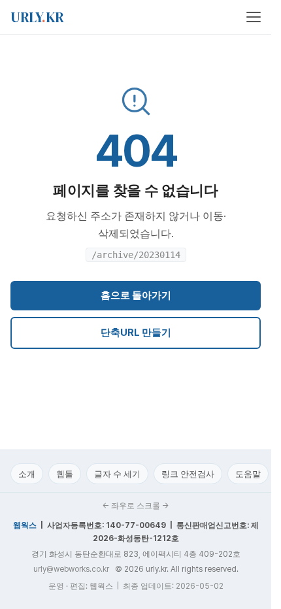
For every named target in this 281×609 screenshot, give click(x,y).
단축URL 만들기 (136, 332)
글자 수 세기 (117, 474)
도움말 (248, 474)
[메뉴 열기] (253, 17)
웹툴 (64, 474)
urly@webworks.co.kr (71, 569)
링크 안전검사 (187, 474)
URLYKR (37, 17)
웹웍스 (25, 525)
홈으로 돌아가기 (136, 295)
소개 (26, 474)
